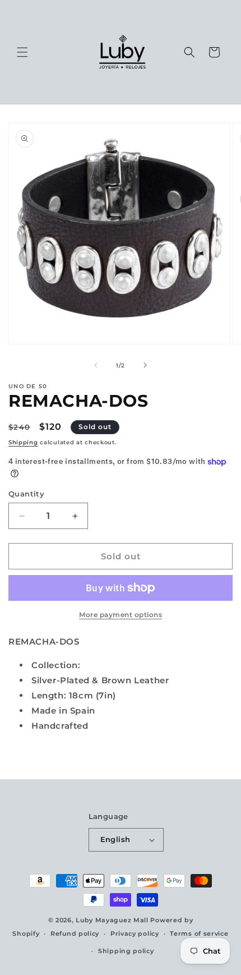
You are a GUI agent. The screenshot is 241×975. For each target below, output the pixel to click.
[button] (22, 52)
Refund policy (74, 933)
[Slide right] (145, 365)
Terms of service (199, 933)
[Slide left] (96, 365)
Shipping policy (126, 951)
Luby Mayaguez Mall (112, 920)
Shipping (23, 442)
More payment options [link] (120, 614)
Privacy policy (134, 933)
